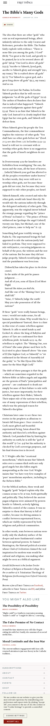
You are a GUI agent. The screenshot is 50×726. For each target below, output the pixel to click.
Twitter (22, 592)
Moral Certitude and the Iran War (23, 641)
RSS (32, 589)
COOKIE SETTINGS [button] (15, 715)
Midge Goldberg (10, 609)
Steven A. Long (9, 645)
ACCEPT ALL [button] (13, 721)
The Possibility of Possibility (20, 605)
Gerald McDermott (11, 17)
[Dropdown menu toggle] (25, 668)
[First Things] (25, 2)
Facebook (38, 585)
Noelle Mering (9, 626)
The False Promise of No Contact (23, 622)
